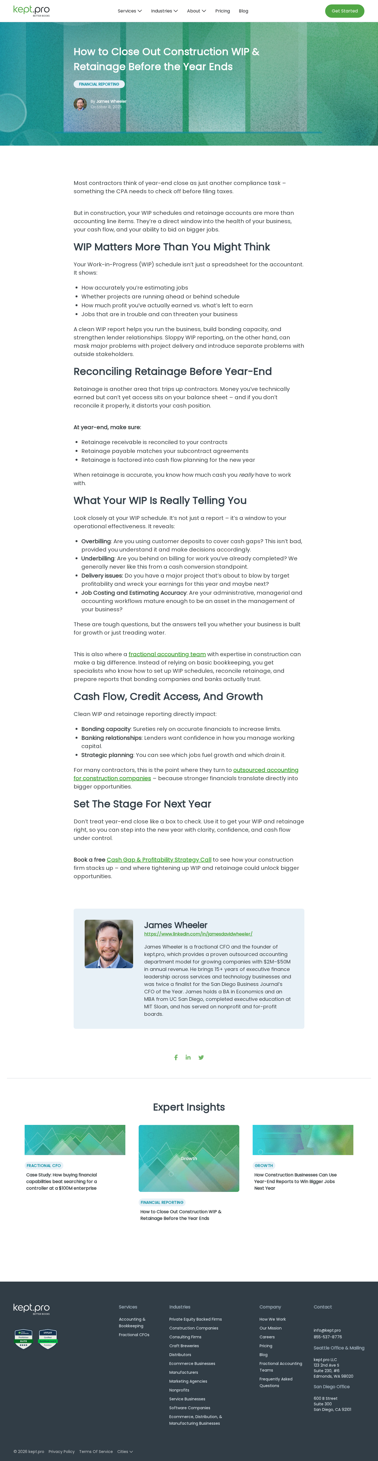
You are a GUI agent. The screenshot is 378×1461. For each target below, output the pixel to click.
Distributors (180, 1354)
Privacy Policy (62, 1451)
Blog (243, 11)
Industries (161, 11)
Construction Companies (193, 1328)
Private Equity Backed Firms (195, 1319)
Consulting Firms (185, 1337)
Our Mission (271, 1328)
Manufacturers (183, 1372)
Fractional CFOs (134, 1335)
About (193, 11)
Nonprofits (179, 1390)
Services (127, 11)
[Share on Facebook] (176, 1057)
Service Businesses (187, 1399)
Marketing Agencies (188, 1381)
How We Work (273, 1319)
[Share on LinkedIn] (188, 1057)
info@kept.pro (327, 1330)
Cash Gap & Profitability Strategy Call (159, 860)
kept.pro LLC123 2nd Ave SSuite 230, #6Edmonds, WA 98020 (333, 1368)
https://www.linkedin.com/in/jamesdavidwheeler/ (198, 934)
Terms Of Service (96, 1451)
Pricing (222, 11)
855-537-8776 (328, 1337)
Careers (267, 1337)
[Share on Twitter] (201, 1057)
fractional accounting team (167, 654)
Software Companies (189, 1408)
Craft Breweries (184, 1346)
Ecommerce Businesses (192, 1363)
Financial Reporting (99, 84)
